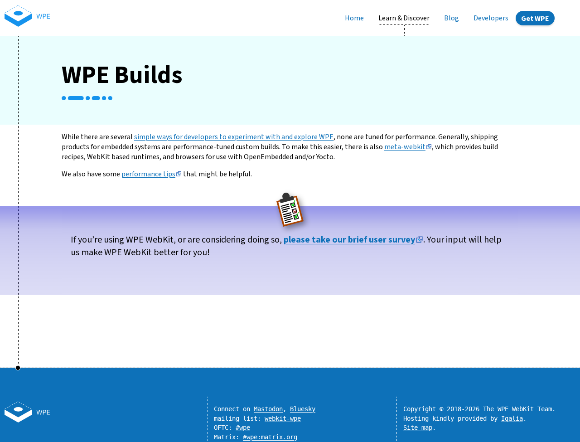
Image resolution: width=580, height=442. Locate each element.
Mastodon (268, 409)
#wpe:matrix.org (270, 437)
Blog (451, 18)
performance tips (148, 174)
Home (354, 18)
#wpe (243, 427)
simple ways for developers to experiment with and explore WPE (234, 137)
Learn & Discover (404, 18)
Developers (491, 18)
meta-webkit (404, 147)
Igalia (512, 418)
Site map (417, 427)
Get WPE (535, 19)
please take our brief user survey (349, 239)
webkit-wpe (283, 418)
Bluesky (302, 409)
